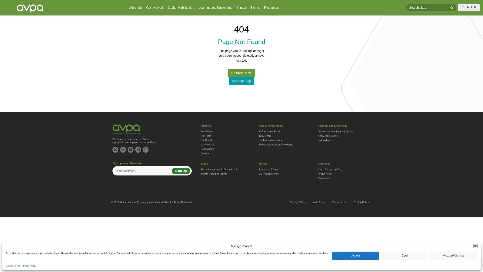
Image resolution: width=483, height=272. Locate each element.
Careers (205, 153)
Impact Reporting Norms (214, 173)
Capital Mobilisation (181, 7)
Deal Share (265, 135)
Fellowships (324, 140)
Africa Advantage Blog (330, 169)
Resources (271, 7)
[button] (475, 246)
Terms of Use (339, 202)
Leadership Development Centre (335, 131)
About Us (135, 7)
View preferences (454, 255)
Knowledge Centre (328, 135)
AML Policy (319, 202)
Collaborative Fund (269, 131)
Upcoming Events (269, 169)
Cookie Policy (13, 265)
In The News (325, 173)
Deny (404, 255)
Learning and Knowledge (215, 7)
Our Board (206, 140)
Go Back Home (241, 73)
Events (255, 7)
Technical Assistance (270, 140)
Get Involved (154, 7)
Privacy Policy (29, 265)
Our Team (206, 135)
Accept (355, 255)
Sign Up (181, 170)
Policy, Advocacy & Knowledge (276, 144)
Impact (241, 7)
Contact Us (468, 7)
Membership (207, 144)
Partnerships (207, 149)
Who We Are (207, 131)
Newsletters (324, 178)
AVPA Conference (269, 173)
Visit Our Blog (241, 81)
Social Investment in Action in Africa (220, 169)
